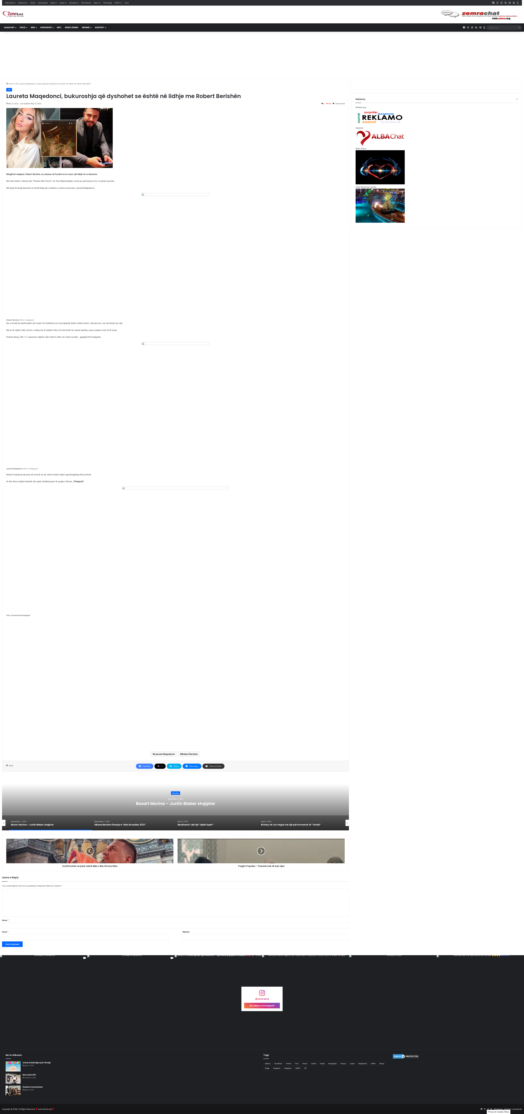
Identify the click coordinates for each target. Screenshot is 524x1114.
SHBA (373, 1064)
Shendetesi (86, 3)
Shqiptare (287, 1068)
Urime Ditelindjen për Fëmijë (37, 1062)
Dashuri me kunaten (33, 1087)
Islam (52, 3)
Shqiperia (276, 1068)
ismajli (322, 1064)
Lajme (61, 3)
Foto (296, 1064)
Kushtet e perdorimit (513, 1109)
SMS (33, 27)
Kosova (343, 1064)
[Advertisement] (262, 55)
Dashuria (22, 3)
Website (186, 932)
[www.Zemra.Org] (14, 14)
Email (5, 932)
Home (11, 84)
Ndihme (86, 27)
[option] (175, 803)
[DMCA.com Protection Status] (406, 1058)
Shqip (267, 1068)
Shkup (381, 1064)
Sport (96, 3)
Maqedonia (362, 1064)
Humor (304, 1064)
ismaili (313, 1064)
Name (5, 920)
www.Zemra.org (45, 1109)
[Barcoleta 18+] (13, 1078)
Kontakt (99, 27)
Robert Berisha (189, 754)
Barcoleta (9, 3)
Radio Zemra (71, 27)
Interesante (43, 3)
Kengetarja (332, 1064)
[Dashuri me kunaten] (13, 1091)
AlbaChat (9, 27)
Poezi (22, 27)
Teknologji (107, 3)
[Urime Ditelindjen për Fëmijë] (13, 1066)
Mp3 (59, 27)
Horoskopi (46, 27)
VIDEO (117, 3)
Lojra (127, 3)
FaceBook (278, 1064)
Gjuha (32, 3)
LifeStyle (73, 3)
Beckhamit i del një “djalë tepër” (175, 803)
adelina (267, 1064)
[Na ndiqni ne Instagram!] (262, 994)
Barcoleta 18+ (29, 1074)
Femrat (288, 1064)
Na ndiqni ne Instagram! (262, 1005)
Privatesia (498, 1109)
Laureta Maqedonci (164, 754)
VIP (16, 84)
